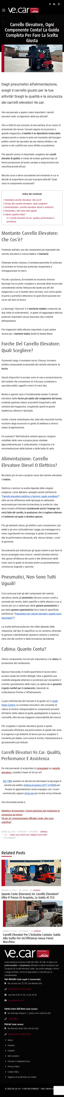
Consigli (43, 832)
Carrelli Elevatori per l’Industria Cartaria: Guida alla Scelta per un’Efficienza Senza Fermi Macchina (31, 938)
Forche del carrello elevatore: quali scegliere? (25, 203)
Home (10, 1040)
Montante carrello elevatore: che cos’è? (22, 200)
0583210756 (26, 1034)
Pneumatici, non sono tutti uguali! (20, 210)
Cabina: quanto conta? (14, 214)
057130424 (13, 1019)
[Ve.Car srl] (23, 10)
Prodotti (11, 1045)
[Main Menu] (3, 10)
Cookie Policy (13, 1072)
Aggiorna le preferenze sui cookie (22, 1077)
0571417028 (26, 989)
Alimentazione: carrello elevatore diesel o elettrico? (28, 207)
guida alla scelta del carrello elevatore (28, 835)
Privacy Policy (13, 1066)
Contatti (11, 1050)
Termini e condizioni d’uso (19, 1061)
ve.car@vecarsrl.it (16, 1000)
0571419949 (13, 989)
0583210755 (13, 1034)
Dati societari (13, 1056)
